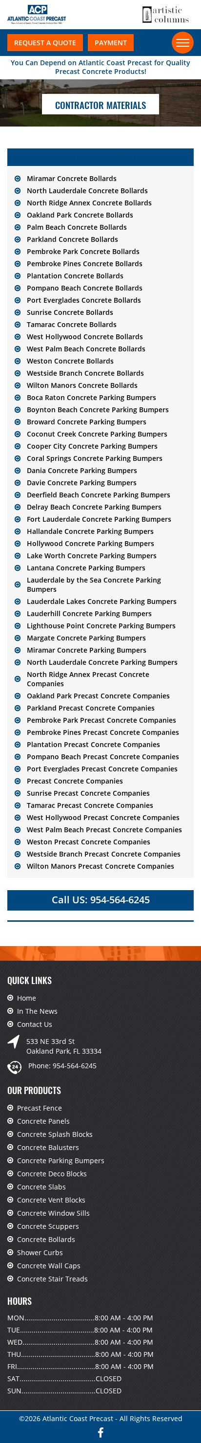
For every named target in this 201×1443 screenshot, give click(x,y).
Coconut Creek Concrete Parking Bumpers (97, 433)
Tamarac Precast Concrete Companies (90, 805)
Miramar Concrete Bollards (72, 178)
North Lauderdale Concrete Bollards (87, 190)
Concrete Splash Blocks (55, 1134)
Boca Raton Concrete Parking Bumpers (91, 397)
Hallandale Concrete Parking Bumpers (90, 531)
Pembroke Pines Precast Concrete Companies (103, 732)
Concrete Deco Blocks (52, 1173)
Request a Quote (45, 42)
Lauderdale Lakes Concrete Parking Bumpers (102, 601)
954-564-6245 (75, 1065)
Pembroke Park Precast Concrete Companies (101, 720)
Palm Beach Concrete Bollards (77, 227)
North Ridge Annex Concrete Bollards (89, 202)
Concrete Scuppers (48, 1226)
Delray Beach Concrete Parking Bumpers (94, 506)
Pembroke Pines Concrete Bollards (84, 263)
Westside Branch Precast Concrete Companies (104, 853)
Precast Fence (39, 1108)
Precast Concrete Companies (75, 780)
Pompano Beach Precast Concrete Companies (103, 756)
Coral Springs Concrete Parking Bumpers (94, 458)
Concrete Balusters (48, 1147)
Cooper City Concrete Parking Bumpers (92, 446)
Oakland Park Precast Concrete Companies (98, 695)
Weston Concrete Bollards (70, 360)
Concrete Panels (43, 1121)
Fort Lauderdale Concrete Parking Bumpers (99, 519)
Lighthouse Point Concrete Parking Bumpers (101, 625)
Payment (111, 42)
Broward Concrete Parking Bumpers (86, 421)
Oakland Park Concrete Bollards (80, 214)
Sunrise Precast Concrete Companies (88, 793)
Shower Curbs (40, 1252)
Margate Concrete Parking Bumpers (86, 637)
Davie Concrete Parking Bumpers (82, 482)
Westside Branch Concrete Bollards (85, 373)
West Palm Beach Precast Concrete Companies (104, 829)
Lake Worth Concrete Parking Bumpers (92, 555)
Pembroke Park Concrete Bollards (83, 251)
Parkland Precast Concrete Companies (91, 707)
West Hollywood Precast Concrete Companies (103, 817)
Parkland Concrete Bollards (72, 239)
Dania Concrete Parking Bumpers (82, 470)
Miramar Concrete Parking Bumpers (86, 650)
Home (26, 998)
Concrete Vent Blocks (51, 1200)
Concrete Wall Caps (48, 1265)
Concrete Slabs (41, 1186)
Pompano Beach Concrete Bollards (84, 287)
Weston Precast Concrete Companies (88, 841)
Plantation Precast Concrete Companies (93, 744)
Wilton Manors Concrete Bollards (82, 385)
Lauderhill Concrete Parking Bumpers (89, 613)
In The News (37, 1011)
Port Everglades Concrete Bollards (84, 300)
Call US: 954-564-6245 (101, 899)
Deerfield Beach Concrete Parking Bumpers (98, 494)
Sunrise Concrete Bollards (70, 312)
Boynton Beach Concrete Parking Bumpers (98, 409)
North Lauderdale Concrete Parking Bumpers (102, 662)
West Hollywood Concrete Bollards (85, 336)
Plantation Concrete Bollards (75, 275)
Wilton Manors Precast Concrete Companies (100, 866)
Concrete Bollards (46, 1239)
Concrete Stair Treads (52, 1278)
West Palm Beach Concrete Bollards (86, 348)
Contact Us (34, 1024)
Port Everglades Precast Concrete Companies (102, 768)
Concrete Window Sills (53, 1213)
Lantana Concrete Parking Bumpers (86, 567)
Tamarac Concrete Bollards (72, 324)
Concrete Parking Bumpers (60, 1160)
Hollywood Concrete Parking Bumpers (90, 543)
